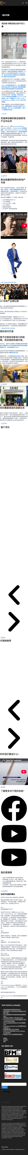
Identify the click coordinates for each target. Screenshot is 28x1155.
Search (3, 1081)
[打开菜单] (23, 3)
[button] (14, 595)
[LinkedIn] (9, 1092)
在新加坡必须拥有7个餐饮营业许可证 (13, 1018)
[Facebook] (14, 821)
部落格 (5, 1038)
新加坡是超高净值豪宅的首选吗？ (12, 1009)
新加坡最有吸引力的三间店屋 (11, 1029)
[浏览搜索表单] (26, 2)
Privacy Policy (4, 1146)
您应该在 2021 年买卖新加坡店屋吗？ (13, 1034)
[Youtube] (14, 844)
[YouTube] (6, 1092)
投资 (4, 1041)
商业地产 (5, 1040)
